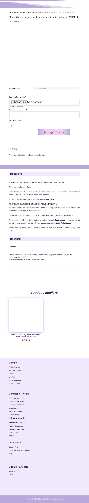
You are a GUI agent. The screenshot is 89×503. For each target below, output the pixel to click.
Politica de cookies (16, 426)
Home (11, 12)
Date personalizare (18, 110)
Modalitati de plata (15, 408)
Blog (10, 454)
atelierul (60, 228)
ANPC (11, 436)
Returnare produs (15, 411)
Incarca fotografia (17, 97)
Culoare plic (14, 88)
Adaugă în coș (54, 132)
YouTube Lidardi (48, 199)
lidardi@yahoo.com (16, 371)
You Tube (12, 377)
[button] (15, 120)
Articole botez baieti (56, 220)
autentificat (21, 260)
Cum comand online (16, 402)
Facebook (12, 374)
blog (47, 215)
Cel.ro (11, 475)
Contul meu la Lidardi (17, 398)
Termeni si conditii (15, 423)
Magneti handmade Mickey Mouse (24, 12)
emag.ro (12, 471)
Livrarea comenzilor (16, 405)
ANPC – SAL (14, 433)
